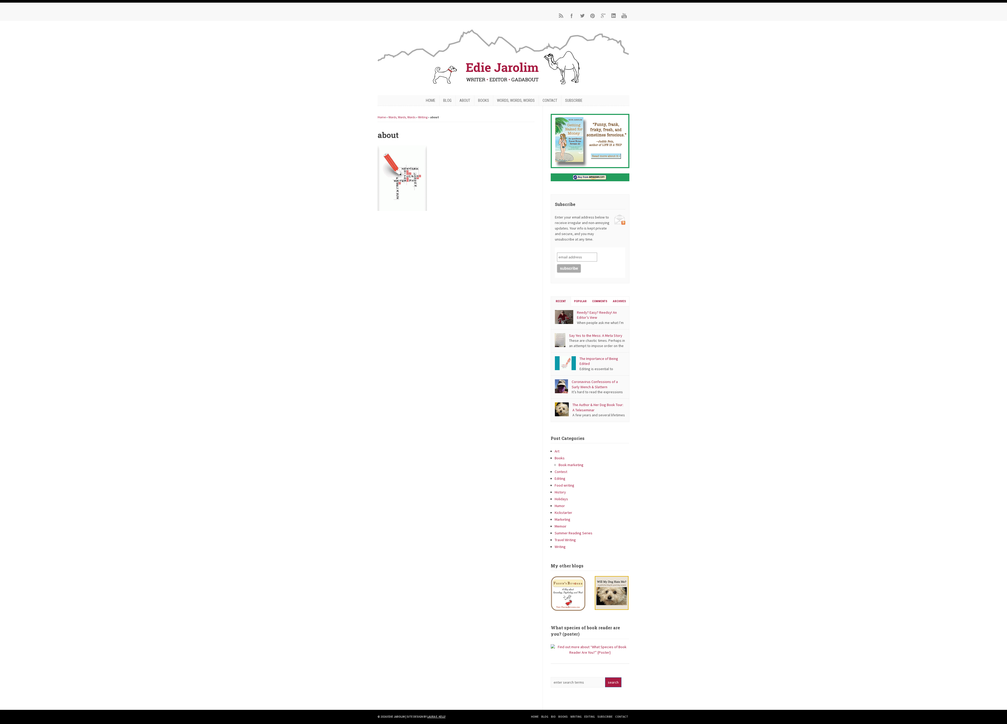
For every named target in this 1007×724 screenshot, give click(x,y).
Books (483, 100)
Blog (447, 100)
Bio (553, 716)
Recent (561, 301)
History (560, 492)
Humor (560, 505)
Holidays (561, 499)
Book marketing (571, 464)
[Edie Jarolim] (503, 85)
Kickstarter (563, 512)
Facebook (571, 15)
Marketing (562, 519)
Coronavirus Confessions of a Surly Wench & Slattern (595, 384)
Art (557, 451)
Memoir (560, 526)
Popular (580, 301)
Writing (422, 117)
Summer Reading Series (573, 533)
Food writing (564, 485)
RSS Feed (561, 15)
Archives (619, 301)
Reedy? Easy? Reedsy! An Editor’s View (597, 315)
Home (430, 100)
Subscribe (573, 100)
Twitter (582, 15)
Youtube (624, 15)
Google (603, 15)
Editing (560, 478)
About (464, 100)
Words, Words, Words (516, 100)
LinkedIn (613, 15)
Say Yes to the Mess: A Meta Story (595, 335)
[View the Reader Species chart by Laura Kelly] (590, 652)
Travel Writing (565, 539)
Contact (550, 100)
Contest (561, 471)
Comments (599, 301)
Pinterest (592, 15)
